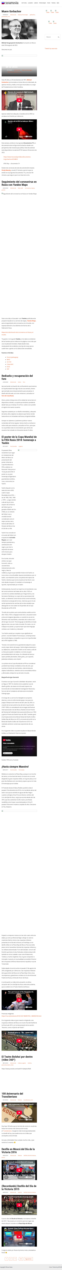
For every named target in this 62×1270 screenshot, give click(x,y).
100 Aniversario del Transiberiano (12, 1095)
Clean (50, 1267)
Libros (36, 3)
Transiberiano (7, 1131)
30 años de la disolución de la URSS (19, 65)
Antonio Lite (13, 14)
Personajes (42, 3)
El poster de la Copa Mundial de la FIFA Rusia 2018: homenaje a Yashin (19, 440)
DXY (8, 369)
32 (21, 1259)
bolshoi (29, 1063)
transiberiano (27, 1100)
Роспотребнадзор (12, 357)
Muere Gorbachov (11, 11)
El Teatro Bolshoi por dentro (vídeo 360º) (17, 1058)
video (12, 1065)
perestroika (4, 16)
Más (58, 3)
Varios (19, 382)
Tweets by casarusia (51, 48)
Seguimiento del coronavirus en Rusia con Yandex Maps (19, 183)
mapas (33, 188)
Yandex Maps (31, 321)
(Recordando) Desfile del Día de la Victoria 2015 (19, 1187)
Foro (48, 3)
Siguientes (28, 1259)
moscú (3, 1157)
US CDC (9, 362)
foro (24, 382)
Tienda (53, 3)
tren (32, 1100)
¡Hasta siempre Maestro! (15, 766)
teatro (8, 1065)
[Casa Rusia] (10, 4)
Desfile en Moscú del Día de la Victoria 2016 (18, 1150)
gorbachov (32, 14)
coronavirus (28, 188)
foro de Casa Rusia (8, 396)
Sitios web (20, 188)
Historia (24, 3)
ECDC (8, 367)
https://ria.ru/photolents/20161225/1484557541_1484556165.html (21, 1016)
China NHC (10, 364)
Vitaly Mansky (6, 170)
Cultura (19, 1063)
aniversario (10, 72)
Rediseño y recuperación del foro (17, 377)
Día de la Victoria (32, 1155)
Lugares (30, 3)
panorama (4, 1065)
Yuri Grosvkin (13, 446)
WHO (8, 359)
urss (9, 16)
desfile (25, 1155)
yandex (3, 190)
